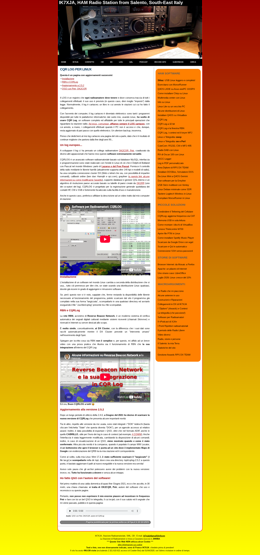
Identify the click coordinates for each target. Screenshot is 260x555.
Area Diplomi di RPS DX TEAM (173, 167)
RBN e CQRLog (70, 82)
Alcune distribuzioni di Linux (171, 111)
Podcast (143, 62)
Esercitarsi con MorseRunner (172, 84)
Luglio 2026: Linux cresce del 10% (174, 277)
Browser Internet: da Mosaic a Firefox (176, 264)
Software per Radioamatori (171, 317)
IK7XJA (75, 62)
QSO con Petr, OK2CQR (74, 88)
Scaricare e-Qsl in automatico (172, 246)
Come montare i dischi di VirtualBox (175, 224)
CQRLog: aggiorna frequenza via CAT (176, 216)
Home (63, 62)
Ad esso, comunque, (117, 123)
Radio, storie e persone (169, 339)
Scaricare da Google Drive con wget (175, 242)
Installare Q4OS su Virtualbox (172, 115)
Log (121, 62)
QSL (131, 62)
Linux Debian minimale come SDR (175, 189)
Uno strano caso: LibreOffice (172, 273)
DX (111, 62)
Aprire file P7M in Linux (169, 233)
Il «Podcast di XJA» (167, 321)
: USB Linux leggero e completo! (176, 80)
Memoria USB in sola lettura (171, 220)
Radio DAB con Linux (168, 150)
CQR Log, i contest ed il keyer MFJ (175, 132)
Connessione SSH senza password (175, 251)
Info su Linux (164, 102)
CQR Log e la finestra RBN (171, 128)
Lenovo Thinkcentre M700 (170, 229)
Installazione (68, 78)
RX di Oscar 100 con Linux (171, 154)
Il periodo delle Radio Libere (171, 330)
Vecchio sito (160, 62)
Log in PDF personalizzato (171, 163)
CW (102, 62)
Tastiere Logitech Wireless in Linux (175, 193)
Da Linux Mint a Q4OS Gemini (173, 176)
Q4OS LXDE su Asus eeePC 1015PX (176, 89)
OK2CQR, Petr (126, 150)
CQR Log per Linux (75, 69)
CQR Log (162, 119)
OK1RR (140, 183)
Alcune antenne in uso (168, 295)
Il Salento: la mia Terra (168, 343)
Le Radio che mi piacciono (171, 291)
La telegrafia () (171, 313)
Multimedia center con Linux (171, 97)
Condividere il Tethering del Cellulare (175, 211)
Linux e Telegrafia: (169, 137)
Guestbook (178, 62)
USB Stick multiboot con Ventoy (173, 185)
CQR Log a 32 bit (166, 124)
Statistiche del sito (166, 347)
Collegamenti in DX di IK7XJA (172, 304)
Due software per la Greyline (172, 180)
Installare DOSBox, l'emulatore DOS (175, 172)
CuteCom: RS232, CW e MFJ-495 (174, 145)
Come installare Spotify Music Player (176, 238)
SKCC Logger (164, 159)
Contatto (89, 62)
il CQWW (136, 434)
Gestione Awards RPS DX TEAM (174, 354)
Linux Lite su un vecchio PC (171, 106)
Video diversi (164, 334)
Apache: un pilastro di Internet (172, 268)
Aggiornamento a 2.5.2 (73, 85)
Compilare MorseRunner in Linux (174, 198)
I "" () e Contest (172, 308)
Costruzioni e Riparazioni (170, 299)
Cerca (193, 62)
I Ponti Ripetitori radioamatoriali (173, 326)
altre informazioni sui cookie (130, 545)
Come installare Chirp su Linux (173, 93)
